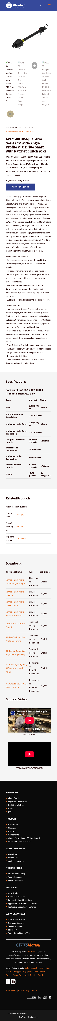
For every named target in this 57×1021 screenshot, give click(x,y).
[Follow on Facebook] (8, 981)
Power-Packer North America (24, 975)
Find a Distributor (20, 187)
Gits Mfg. (23, 971)
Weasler (41, 975)
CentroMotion (32, 951)
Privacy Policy (11, 990)
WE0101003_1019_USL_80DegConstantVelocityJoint (16, 668)
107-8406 (20, 514)
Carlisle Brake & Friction (34, 968)
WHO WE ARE (12, 792)
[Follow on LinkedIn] (13, 981)
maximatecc (33, 971)
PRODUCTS (11, 818)
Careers (34, 990)
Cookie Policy (23, 990)
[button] (47, 25)
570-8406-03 (21, 538)
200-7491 (20, 526)
